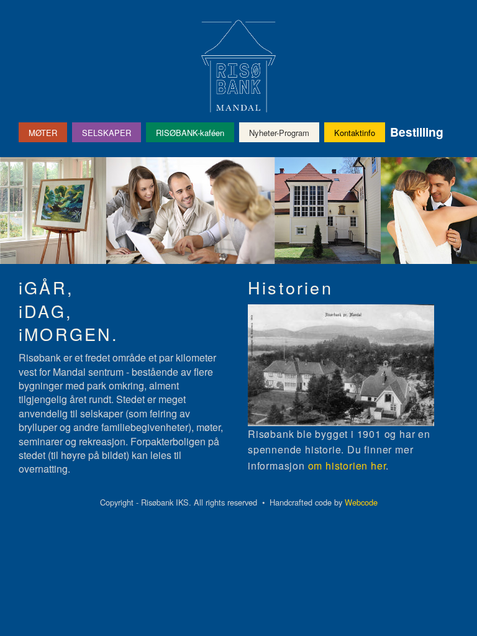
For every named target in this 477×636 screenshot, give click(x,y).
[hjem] (238, 66)
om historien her (347, 465)
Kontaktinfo (354, 133)
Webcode (361, 502)
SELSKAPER (106, 133)
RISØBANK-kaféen (190, 133)
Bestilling (416, 131)
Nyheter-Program (279, 133)
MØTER (43, 133)
